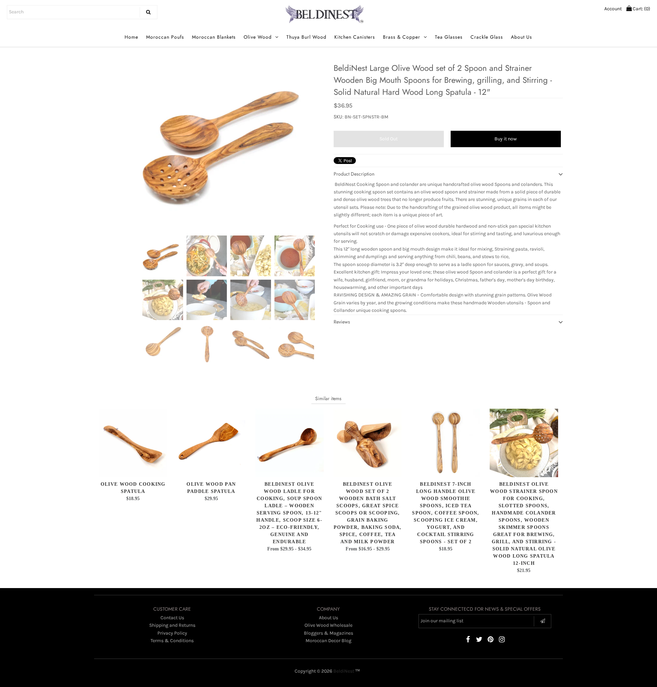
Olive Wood (258, 37)
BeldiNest (343, 671)
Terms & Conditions (172, 641)
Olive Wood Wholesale (328, 625)
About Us (521, 37)
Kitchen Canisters (354, 37)
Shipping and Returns (172, 625)
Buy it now (505, 139)
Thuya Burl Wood (306, 37)
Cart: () (641, 9)
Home (131, 37)
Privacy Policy (172, 633)
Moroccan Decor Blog (328, 641)
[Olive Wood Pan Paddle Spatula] (211, 443)
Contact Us (172, 618)
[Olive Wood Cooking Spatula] (133, 443)
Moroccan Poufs (165, 37)
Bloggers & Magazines (328, 633)
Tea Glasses (449, 37)
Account (613, 9)
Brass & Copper (401, 37)
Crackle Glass (487, 37)
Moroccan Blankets (214, 37)
